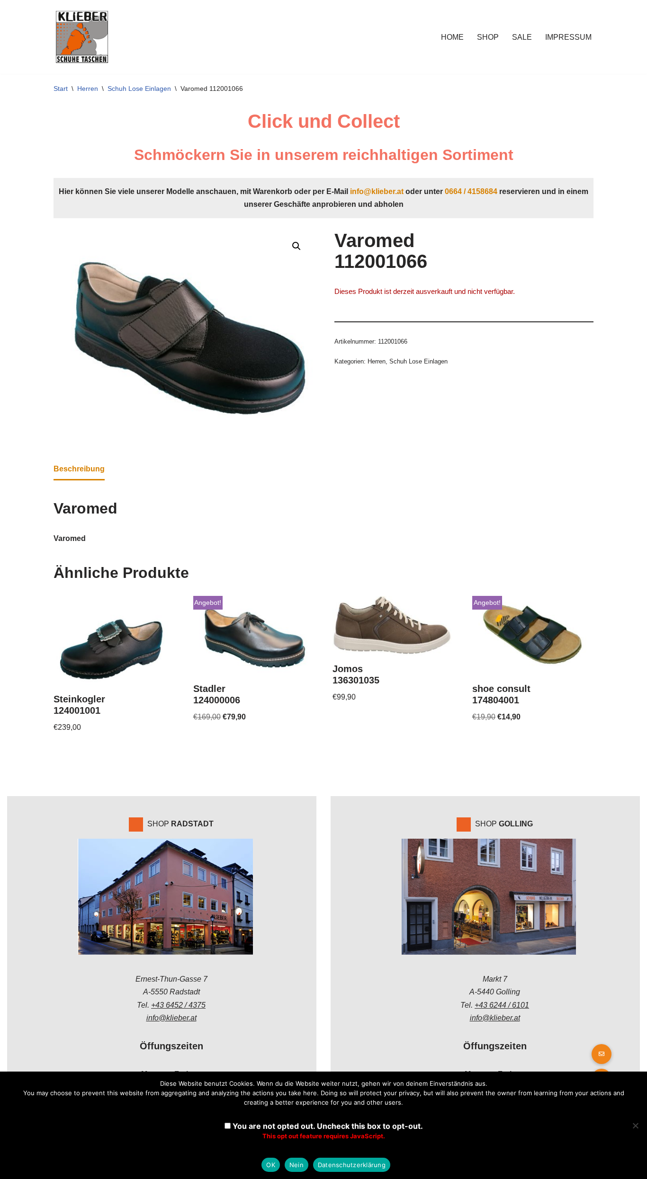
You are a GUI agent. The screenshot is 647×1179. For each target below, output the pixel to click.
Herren (87, 88)
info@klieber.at (377, 191)
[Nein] (635, 1125)
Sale (522, 37)
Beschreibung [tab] (79, 469)
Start (61, 88)
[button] (296, 246)
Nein (296, 1165)
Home (452, 37)
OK (270, 1165)
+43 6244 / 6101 (502, 1005)
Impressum (568, 37)
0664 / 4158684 (471, 191)
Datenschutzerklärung (352, 1165)
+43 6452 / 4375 (178, 1005)
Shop (488, 37)
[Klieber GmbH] (82, 37)
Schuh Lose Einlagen (139, 88)
